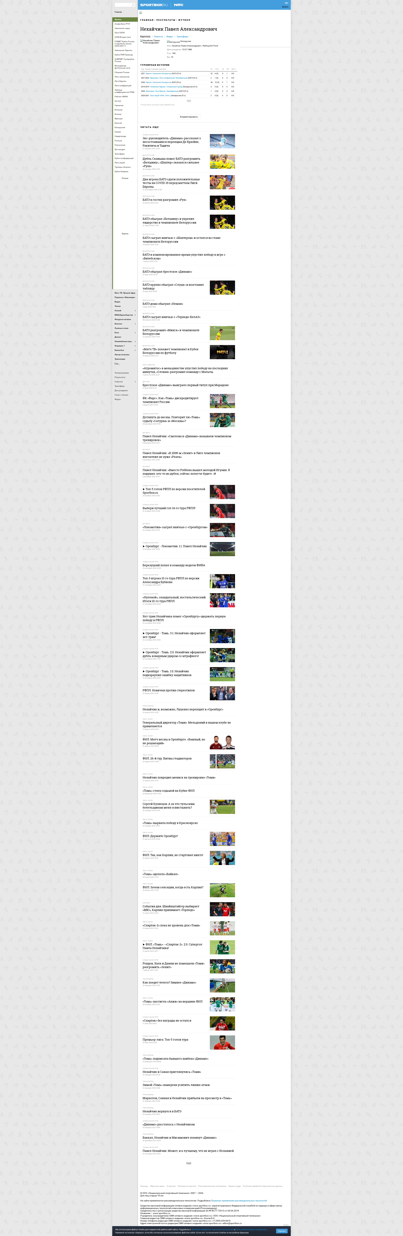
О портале (171, 1186)
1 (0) (216, 78)
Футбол (118, 19)
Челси (133, 273)
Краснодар (118, 201)
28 (212, 82)
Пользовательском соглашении (251, 1229)
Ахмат (125, 184)
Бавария (133, 239)
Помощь (144, 1186)
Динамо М (125, 192)
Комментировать (189, 116)
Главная (118, 12)
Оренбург (118, 209)
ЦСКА (125, 226)
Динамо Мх (118, 192)
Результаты (166, 20)
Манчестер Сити (125, 256)
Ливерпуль (118, 256)
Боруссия (125, 247)
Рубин (118, 218)
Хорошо (282, 1231)
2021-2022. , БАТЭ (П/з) (169, 78)
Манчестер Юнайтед (133, 256)
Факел (133, 218)
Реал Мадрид (118, 273)
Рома (125, 273)
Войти (285, 7)
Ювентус (125, 281)
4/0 (232, 74)
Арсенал (118, 239)
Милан (118, 264)
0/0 (232, 78)
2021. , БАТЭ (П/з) (161, 74)
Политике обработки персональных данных (212, 1229)
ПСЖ (133, 264)
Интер (133, 247)
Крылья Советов (125, 201)
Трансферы (182, 36)
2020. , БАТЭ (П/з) (161, 82)
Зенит (133, 192)
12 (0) (217, 82)
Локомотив (133, 201)
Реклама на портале (187, 1186)
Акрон (118, 184)
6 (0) (216, 74)
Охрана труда (234, 1186)
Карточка (145, 36)
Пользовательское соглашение (212, 1186)
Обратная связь (157, 1186)
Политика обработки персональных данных (262, 1186)
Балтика (133, 184)
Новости (158, 36)
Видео (170, 36)
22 (212, 74)
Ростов (125, 209)
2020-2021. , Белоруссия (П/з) (163, 96)
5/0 (232, 82)
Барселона (118, 247)
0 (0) (216, 87)
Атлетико (125, 239)
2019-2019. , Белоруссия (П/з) (169, 87)
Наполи (125, 264)
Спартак (125, 218)
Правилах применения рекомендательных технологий (239, 1200)
